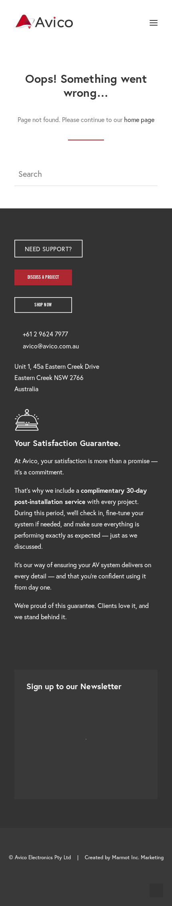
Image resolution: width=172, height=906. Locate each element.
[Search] (130, 22)
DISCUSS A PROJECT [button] (43, 277)
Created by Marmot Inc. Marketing (124, 857)
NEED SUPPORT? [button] (48, 248)
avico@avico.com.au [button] (51, 346)
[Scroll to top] (156, 889)
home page (139, 119)
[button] (153, 23)
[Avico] (44, 23)
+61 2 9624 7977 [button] (45, 334)
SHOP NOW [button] (43, 305)
